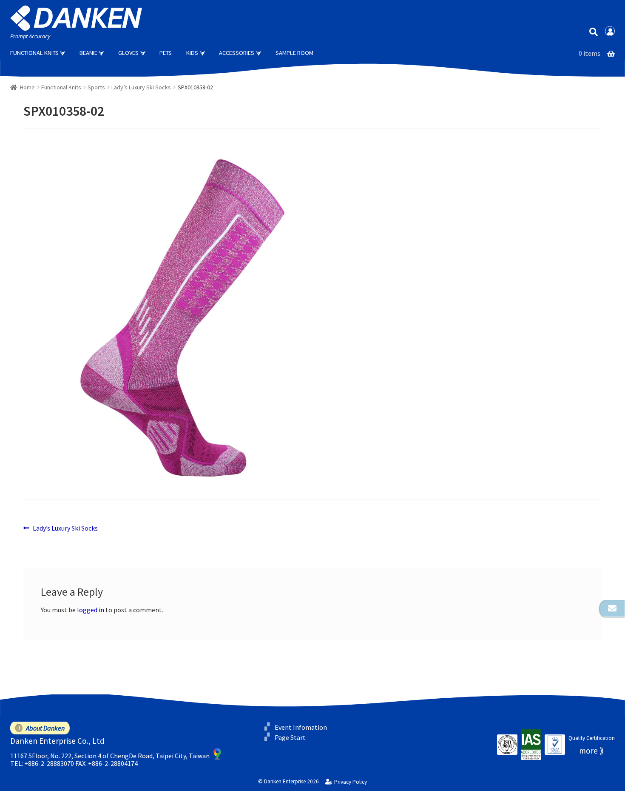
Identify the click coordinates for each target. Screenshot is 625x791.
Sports (96, 87)
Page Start (290, 737)
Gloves (128, 53)
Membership (610, 31)
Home (27, 87)
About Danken (45, 728)
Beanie (88, 53)
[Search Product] (593, 31)
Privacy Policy (350, 782)
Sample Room (294, 53)
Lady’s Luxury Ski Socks (141, 87)
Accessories (236, 53)
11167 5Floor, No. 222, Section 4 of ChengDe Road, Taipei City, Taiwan (110, 755)
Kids (192, 53)
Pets (165, 53)
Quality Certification (591, 738)
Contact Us (612, 608)
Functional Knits (34, 53)
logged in (90, 609)
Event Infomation (301, 726)
